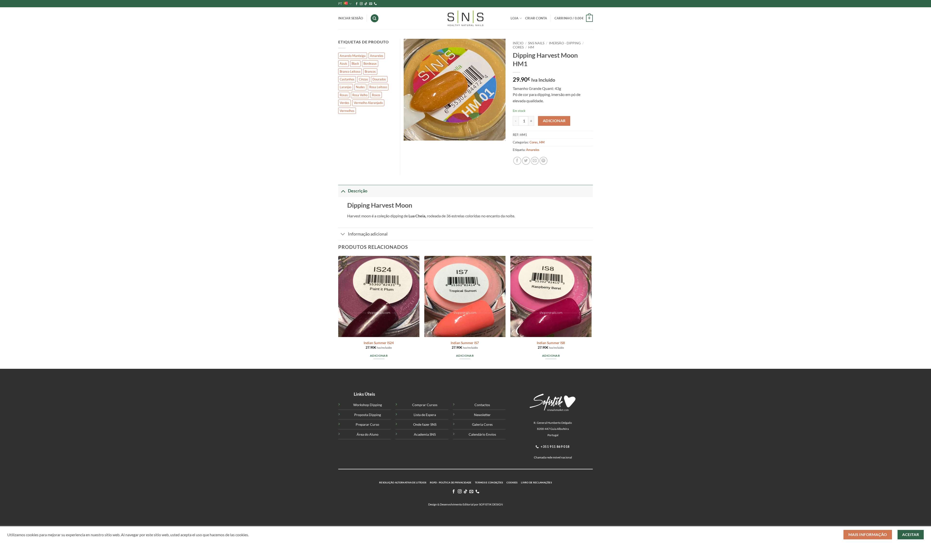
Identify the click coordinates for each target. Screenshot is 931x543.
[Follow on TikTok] (365, 4)
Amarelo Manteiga (353, 56)
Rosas (344, 95)
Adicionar (554, 120)
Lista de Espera (425, 415)
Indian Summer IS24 (379, 343)
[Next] (591, 312)
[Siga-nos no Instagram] (361, 4)
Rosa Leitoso (378, 87)
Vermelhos (347, 111)
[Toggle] (343, 191)
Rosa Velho (360, 95)
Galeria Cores (482, 424)
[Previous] (338, 312)
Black (355, 63)
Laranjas (346, 87)
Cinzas (363, 79)
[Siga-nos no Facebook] (356, 4)
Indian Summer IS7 (465, 343)
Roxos (376, 95)
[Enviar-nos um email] (370, 4)
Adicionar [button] (379, 355)
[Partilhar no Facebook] (517, 161)
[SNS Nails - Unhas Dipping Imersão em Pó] (465, 18)
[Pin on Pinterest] (543, 161)
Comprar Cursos (424, 405)
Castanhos (347, 79)
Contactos (482, 405)
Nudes (360, 87)
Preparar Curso (367, 424)
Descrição (357, 190)
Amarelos (532, 150)
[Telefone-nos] (375, 4)
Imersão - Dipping (565, 43)
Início (518, 43)
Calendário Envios (482, 434)
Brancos (370, 71)
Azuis (343, 63)
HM (531, 47)
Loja (514, 18)
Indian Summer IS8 (551, 343)
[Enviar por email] (535, 161)
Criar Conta (536, 18)
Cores (518, 47)
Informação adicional (368, 233)
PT (340, 4)
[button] (573, 18)
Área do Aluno (367, 434)
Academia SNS (425, 434)
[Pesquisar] (374, 18)
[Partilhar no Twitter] (526, 161)
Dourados (379, 79)
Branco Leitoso (350, 71)
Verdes (344, 103)
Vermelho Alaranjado (368, 103)
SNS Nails (536, 43)
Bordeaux (370, 63)
